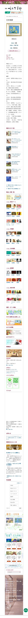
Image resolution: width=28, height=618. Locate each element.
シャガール (13, 294)
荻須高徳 (18, 235)
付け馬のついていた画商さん (13, 452)
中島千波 (14, 16)
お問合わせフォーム (10, 372)
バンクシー (18, 223)
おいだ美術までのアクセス (11, 592)
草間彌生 (8, 208)
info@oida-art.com (14, 371)
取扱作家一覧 (11, 16)
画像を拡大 (14, 38)
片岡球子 (13, 255)
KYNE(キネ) (8, 216)
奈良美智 (13, 208)
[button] (10, 2)
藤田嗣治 (8, 243)
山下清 (18, 243)
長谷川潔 (18, 274)
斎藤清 (18, 282)
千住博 (18, 262)
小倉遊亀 (13, 262)
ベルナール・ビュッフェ (18, 296)
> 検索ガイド (19, 483)
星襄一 (12, 282)
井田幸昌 (18, 216)
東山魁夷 (8, 255)
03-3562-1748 (10, 586)
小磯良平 (13, 243)
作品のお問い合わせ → (14, 50)
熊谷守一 (13, 235)
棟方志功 (8, 274)
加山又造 (18, 255)
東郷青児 (8, 235)
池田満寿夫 (8, 282)
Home (7, 16)
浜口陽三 (13, 274)
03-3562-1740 (13, 369)
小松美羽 (13, 216)
